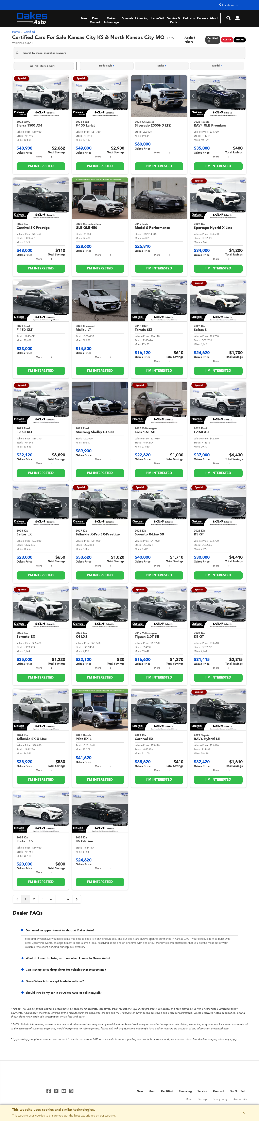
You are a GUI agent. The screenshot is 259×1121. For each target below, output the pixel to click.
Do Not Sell (237, 1091)
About (214, 18)
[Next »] (76, 899)
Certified (167, 1091)
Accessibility (240, 1099)
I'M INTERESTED (41, 166)
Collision (189, 18)
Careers (202, 18)
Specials (127, 18)
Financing (141, 18)
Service (202, 1091)
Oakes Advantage (111, 20)
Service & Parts (173, 20)
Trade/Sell (157, 18)
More (39, 157)
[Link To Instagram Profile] (71, 1090)
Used (152, 1091)
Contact (218, 1091)
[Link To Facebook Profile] (49, 1090)
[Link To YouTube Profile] (64, 1090)
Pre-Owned (95, 20)
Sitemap (202, 1099)
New (84, 18)
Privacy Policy (220, 1099)
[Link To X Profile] (56, 1090)
